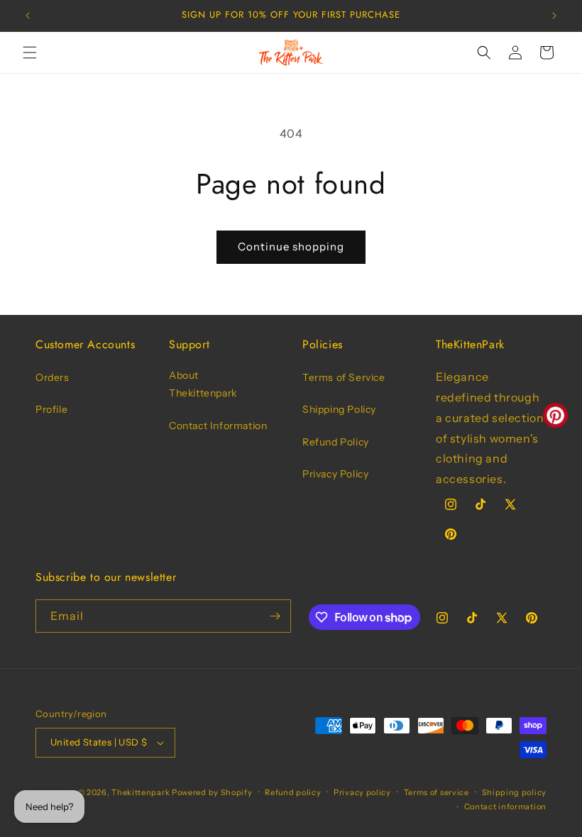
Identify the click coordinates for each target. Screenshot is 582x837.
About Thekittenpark (203, 384)
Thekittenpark (140, 792)
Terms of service (436, 792)
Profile (51, 409)
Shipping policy (514, 792)
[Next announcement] (554, 15)
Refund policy (293, 792)
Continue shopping (291, 246)
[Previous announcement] (27, 15)
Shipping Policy (339, 409)
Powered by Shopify (212, 792)
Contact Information (218, 425)
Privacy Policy (335, 473)
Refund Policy (335, 442)
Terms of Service (343, 377)
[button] (29, 52)
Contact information (505, 806)
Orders (52, 377)
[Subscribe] (274, 616)
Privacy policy (362, 792)
